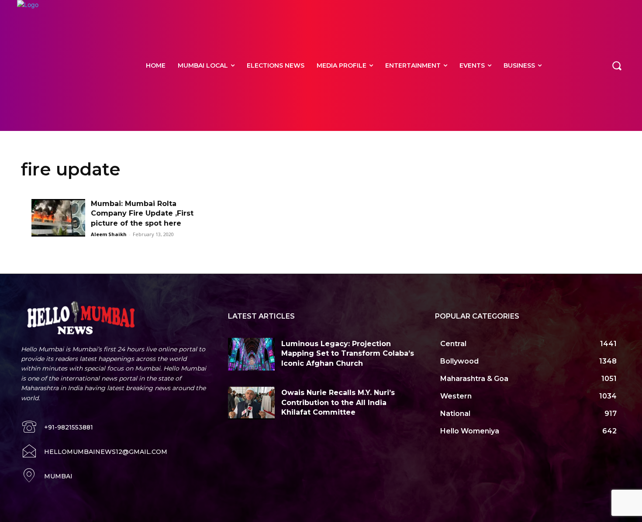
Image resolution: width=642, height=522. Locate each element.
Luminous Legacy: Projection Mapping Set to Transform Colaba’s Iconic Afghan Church (347, 353)
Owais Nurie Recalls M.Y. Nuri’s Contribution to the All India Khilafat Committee (338, 402)
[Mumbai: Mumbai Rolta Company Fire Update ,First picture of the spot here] (58, 218)
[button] (616, 65)
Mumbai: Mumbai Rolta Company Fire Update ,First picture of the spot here (142, 213)
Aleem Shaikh (109, 234)
